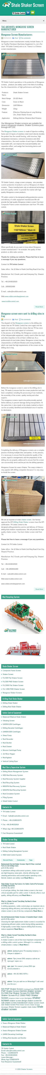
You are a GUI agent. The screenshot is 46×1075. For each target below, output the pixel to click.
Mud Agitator (28, 998)
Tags (31, 860)
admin (9, 951)
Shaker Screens (25, 1004)
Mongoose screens (22, 323)
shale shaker (32, 1007)
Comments (21, 860)
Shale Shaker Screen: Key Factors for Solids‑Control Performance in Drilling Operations (22, 884)
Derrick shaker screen (30, 991)
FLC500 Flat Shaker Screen (12, 678)
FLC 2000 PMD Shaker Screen (14, 689)
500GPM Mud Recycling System (14, 790)
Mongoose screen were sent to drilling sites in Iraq (22, 315)
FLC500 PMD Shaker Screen (13, 682)
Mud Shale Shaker (9, 847)
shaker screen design (18, 1001)
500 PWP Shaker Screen (12, 989)
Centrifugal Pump (29, 989)
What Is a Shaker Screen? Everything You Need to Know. (18, 935)
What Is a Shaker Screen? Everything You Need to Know (18, 901)
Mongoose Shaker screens (13, 131)
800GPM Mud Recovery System (14, 786)
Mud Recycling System (11, 783)
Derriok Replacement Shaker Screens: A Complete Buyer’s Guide (21, 916)
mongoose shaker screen (16, 998)
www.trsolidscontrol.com (10, 301)
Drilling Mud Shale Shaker (12, 707)
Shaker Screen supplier (18, 1007)
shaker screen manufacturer (16, 1003)
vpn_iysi (10, 966)
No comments (26, 38)
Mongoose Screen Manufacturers (16, 34)
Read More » (29, 878)
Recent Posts (8, 860)
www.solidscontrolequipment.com (16, 296)
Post (16, 38)
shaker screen (26, 520)
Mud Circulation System (11, 794)
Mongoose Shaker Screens (12, 693)
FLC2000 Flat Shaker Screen (13, 685)
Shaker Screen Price (12, 1005)
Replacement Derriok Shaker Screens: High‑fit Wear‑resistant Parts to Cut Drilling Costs (21, 865)
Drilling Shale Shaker (20, 522)
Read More (39, 307)
